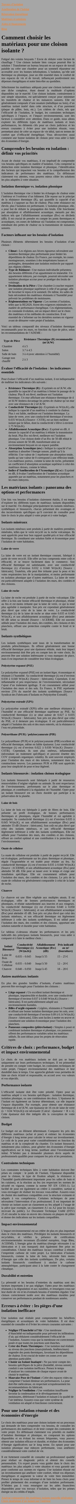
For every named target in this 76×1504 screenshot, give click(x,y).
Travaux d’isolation (12, 4)
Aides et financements (13, 23)
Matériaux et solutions (13, 19)
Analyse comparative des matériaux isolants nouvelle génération (37, 1497)
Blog (4, 28)
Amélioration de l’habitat (15, 9)
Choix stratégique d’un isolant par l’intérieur (26, 1500)
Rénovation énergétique (14, 14)
